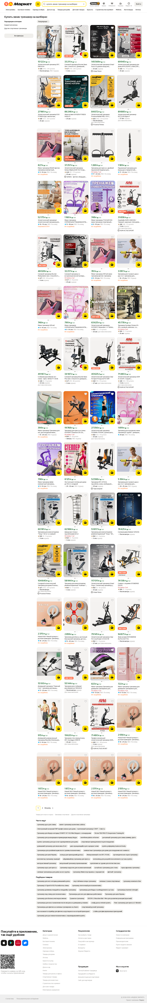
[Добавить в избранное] (58, 27)
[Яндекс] (141, 1000)
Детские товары (48, 986)
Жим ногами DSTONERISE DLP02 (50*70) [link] (127, 638)
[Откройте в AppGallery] (18, 945)
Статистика (10, 999)
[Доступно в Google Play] (11, 945)
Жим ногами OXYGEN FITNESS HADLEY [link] (75, 115)
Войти (138, 4)
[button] (43, 21)
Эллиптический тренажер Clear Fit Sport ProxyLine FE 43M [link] (102, 378)
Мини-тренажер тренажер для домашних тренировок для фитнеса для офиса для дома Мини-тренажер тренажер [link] (128, 688)
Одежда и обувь (48, 951)
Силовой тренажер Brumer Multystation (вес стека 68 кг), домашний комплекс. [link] (48, 275)
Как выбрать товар (84, 935)
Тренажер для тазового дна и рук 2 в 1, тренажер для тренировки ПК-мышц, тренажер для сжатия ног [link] (128, 275)
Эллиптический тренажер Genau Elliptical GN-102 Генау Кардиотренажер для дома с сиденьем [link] (75, 169)
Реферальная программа (124, 938)
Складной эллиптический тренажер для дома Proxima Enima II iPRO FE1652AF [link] (47, 584)
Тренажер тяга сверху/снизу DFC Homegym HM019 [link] (75, 739)
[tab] (10, 9)
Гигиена (45, 944)
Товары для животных (50, 980)
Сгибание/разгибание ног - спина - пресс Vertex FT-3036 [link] (48, 378)
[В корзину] (58, 55)
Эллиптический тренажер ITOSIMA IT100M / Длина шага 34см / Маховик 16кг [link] (102, 431)
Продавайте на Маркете (86, 974)
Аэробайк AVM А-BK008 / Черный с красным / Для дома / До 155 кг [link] (129, 221)
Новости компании (122, 935)
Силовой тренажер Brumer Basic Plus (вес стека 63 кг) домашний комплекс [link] (76, 378)
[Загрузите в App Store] (4, 945)
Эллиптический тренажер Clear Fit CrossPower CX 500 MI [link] (102, 638)
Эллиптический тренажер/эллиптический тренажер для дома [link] (48, 221)
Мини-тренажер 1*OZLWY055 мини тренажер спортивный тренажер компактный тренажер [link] (101, 221)
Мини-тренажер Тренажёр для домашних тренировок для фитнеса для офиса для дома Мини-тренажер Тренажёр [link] (102, 688)
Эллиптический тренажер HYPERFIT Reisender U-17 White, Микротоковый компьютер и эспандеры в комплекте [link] (102, 326)
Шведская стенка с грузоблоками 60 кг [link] (72, 533)
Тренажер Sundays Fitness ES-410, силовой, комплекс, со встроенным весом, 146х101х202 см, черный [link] (128, 326)
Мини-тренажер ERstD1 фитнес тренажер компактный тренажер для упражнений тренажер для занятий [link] (49, 169)
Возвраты (81, 948)
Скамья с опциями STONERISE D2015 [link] (128, 584)
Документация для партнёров (88, 977)
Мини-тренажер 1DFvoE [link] (46, 325)
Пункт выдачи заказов (124, 944)
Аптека (45, 957)
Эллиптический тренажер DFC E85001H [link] (48, 65)
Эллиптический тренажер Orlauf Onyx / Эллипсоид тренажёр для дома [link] (102, 584)
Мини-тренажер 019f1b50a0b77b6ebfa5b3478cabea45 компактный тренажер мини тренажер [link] (76, 326)
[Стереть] (84, 4)
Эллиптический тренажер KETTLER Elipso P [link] (127, 115)
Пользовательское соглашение (28, 999)
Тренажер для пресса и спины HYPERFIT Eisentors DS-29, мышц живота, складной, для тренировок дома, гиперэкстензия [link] (75, 431)
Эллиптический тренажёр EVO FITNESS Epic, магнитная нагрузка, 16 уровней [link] (49, 115)
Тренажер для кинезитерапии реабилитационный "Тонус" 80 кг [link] (102, 533)
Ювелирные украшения (51, 990)
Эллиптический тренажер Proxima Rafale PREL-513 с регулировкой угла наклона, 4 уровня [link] (101, 115)
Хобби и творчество (50, 964)
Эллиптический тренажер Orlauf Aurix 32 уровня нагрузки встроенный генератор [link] (102, 65)
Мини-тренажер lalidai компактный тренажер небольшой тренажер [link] (46, 483)
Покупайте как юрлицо (86, 941)
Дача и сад (46, 967)
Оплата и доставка (84, 938)
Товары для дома (49, 954)
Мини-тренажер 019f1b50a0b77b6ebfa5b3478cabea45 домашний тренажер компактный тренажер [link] (76, 221)
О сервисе (81, 944)
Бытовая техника (49, 941)
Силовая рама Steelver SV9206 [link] (128, 532)
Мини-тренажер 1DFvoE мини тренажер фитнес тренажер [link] (101, 275)
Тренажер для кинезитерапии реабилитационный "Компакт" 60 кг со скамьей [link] (75, 584)
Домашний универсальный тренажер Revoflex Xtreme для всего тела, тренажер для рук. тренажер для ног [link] (48, 739)
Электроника (47, 948)
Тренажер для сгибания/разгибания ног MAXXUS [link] (73, 687)
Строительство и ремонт (51, 983)
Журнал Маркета (84, 951)
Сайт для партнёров (85, 980)
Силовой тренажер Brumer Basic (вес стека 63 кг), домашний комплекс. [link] (76, 65)
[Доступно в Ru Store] (25, 945)
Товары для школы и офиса (52, 974)
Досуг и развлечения (50, 935)
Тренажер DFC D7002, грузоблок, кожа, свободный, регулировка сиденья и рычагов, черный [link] (102, 483)
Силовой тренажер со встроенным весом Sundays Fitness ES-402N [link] (74, 275)
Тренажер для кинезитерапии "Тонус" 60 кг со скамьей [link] (48, 533)
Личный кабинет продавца (87, 970)
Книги (45, 970)
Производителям (122, 941)
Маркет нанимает (122, 948)
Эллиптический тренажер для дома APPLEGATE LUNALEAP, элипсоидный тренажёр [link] (128, 65)
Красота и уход (48, 961)
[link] (46, 824)
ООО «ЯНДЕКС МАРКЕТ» (135, 997)
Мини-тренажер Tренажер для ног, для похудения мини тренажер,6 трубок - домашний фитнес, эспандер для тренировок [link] (49, 431)
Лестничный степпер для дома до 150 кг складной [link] (75, 483)
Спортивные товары (50, 977)
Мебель (45, 938)
